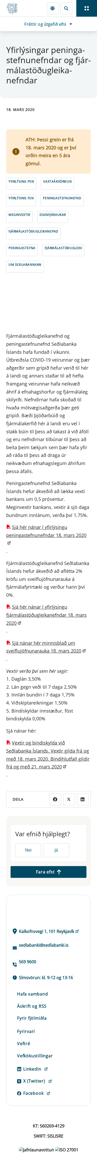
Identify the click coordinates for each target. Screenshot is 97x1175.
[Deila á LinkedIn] (82, 799)
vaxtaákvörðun (57, 181)
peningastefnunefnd (62, 198)
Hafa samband (32, 994)
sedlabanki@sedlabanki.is (44, 945)
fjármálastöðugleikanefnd (33, 231)
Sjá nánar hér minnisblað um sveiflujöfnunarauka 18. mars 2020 (43, 647)
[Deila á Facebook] (55, 799)
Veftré (23, 1043)
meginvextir (19, 215)
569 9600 (27, 962)
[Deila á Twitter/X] (69, 799)
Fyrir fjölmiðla (32, 1018)
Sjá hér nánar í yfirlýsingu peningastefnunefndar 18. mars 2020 (46, 531)
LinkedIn (32, 1069)
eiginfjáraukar (53, 215)
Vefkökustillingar (35, 1056)
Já (56, 850)
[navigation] (86, 8)
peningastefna (22, 248)
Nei (28, 850)
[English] (52, 8)
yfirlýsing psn (21, 181)
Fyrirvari (26, 1031)
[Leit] (66, 8)
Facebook (33, 1093)
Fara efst (45, 872)
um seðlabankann (25, 264)
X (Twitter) (34, 1081)
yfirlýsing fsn (21, 198)
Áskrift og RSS (32, 1006)
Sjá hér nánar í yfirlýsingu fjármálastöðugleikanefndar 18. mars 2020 (46, 615)
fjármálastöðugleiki (63, 248)
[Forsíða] (14, 8)
